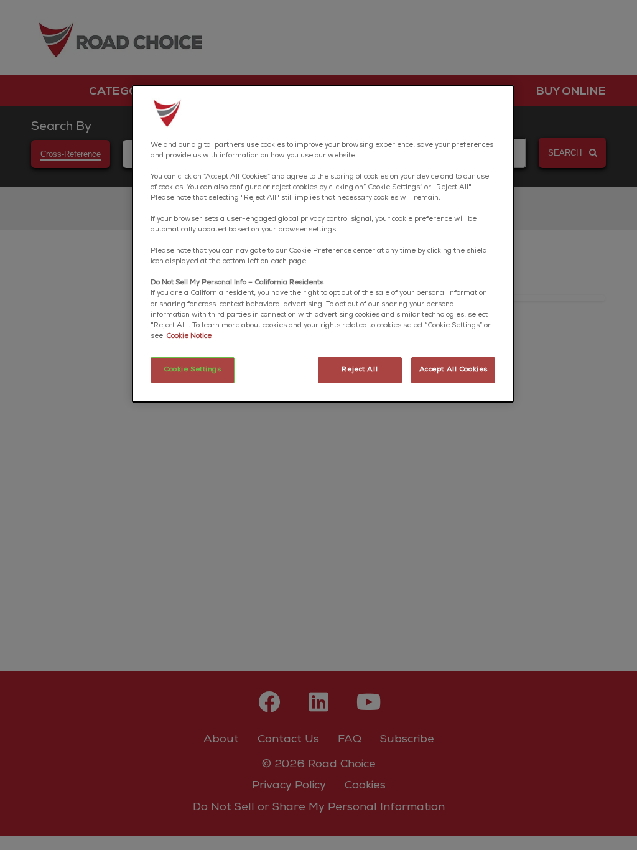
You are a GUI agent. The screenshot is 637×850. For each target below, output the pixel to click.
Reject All (360, 370)
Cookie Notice (189, 336)
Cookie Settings (192, 370)
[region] (323, 244)
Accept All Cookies (453, 370)
